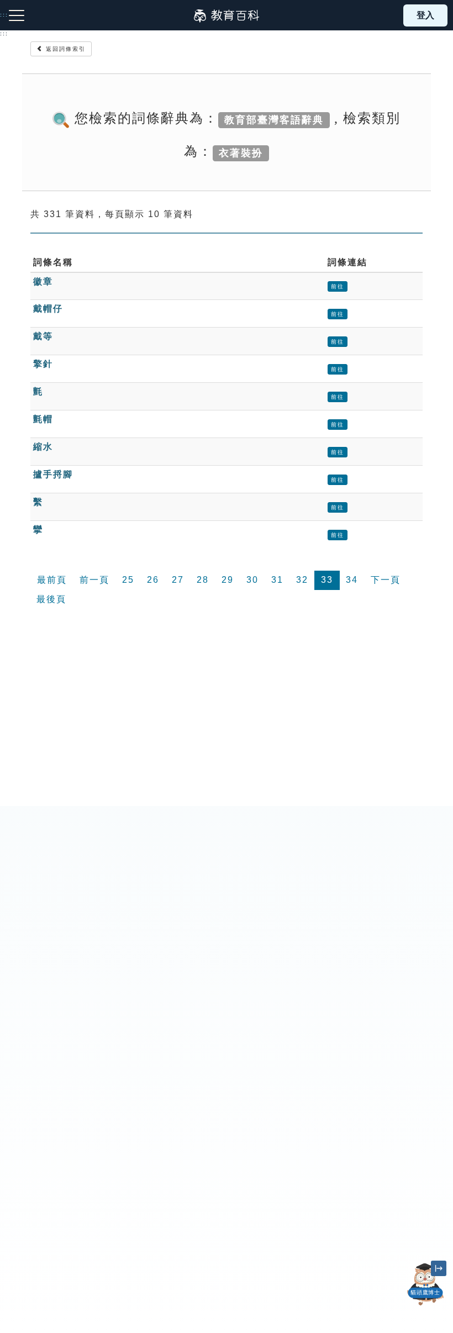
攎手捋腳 (53, 474)
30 (252, 579)
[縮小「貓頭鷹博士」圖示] (438, 1268)
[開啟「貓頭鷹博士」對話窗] (425, 1284)
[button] (425, 1305)
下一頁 (386, 579)
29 (228, 579)
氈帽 (43, 419)
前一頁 (94, 579)
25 (128, 579)
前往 (337, 286)
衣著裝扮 (241, 152)
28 (203, 579)
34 (352, 579)
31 (277, 579)
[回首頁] (226, 15)
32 (302, 579)
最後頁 (51, 599)
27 (178, 579)
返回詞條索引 (64, 49)
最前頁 (52, 579)
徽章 (43, 281)
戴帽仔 (48, 308)
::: (4, 33)
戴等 (43, 336)
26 (153, 579)
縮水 (43, 446)
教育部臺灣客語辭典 (274, 119)
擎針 (43, 363)
